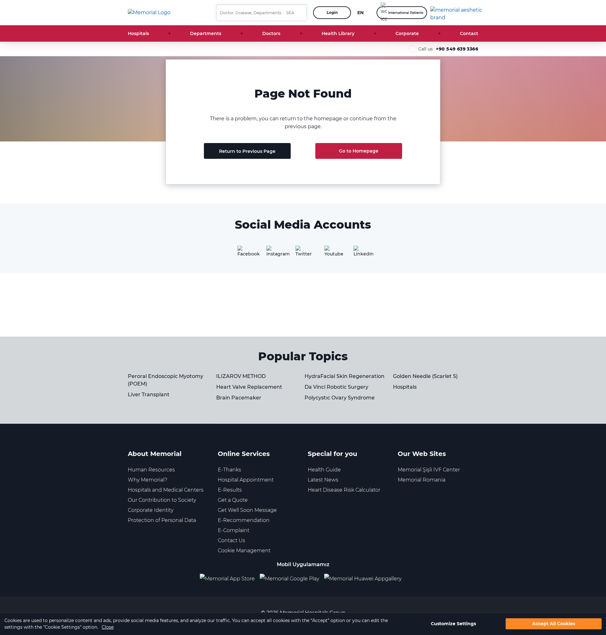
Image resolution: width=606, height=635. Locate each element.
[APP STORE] (230, 578)
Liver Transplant (148, 395)
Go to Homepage (358, 151)
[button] (299, 13)
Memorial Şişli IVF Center (429, 470)
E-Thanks (229, 470)
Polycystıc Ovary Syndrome (340, 398)
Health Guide (324, 470)
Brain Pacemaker (238, 398)
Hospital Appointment (246, 480)
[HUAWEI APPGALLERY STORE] (365, 578)
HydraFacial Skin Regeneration (344, 376)
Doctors (271, 33)
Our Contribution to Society (162, 500)
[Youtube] (332, 253)
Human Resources (151, 470)
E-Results (230, 490)
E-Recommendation (244, 520)
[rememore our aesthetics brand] (456, 12)
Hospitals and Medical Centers (166, 490)
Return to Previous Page (247, 151)
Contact (469, 33)
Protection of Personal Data (162, 520)
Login (332, 12)
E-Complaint (233, 530)
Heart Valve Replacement (249, 387)
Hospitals (138, 33)
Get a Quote (233, 500)
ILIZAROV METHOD (241, 376)
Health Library (338, 33)
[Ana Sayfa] (149, 12)
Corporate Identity (150, 510)
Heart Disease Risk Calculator (344, 490)
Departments (205, 33)
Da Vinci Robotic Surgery (336, 387)
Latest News (323, 480)
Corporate (407, 33)
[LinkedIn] (361, 253)
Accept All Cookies (553, 624)
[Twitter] (303, 253)
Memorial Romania (421, 480)
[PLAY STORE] (289, 578)
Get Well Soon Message (247, 510)
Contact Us (231, 540)
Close (108, 627)
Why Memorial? (147, 480)
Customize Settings (453, 624)
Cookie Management (244, 551)
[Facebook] (244, 253)
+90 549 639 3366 (457, 49)
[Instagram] (274, 253)
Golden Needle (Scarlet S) (425, 376)
